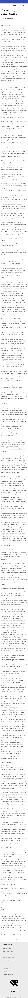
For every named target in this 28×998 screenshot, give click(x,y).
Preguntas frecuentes (8, 974)
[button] (1, 5)
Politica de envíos (7, 948)
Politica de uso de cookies (8, 960)
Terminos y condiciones (8, 954)
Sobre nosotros (6, 971)
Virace (10, 997)
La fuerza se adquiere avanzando (16, 997)
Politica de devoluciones (8, 957)
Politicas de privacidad (8, 951)
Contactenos (5, 968)
